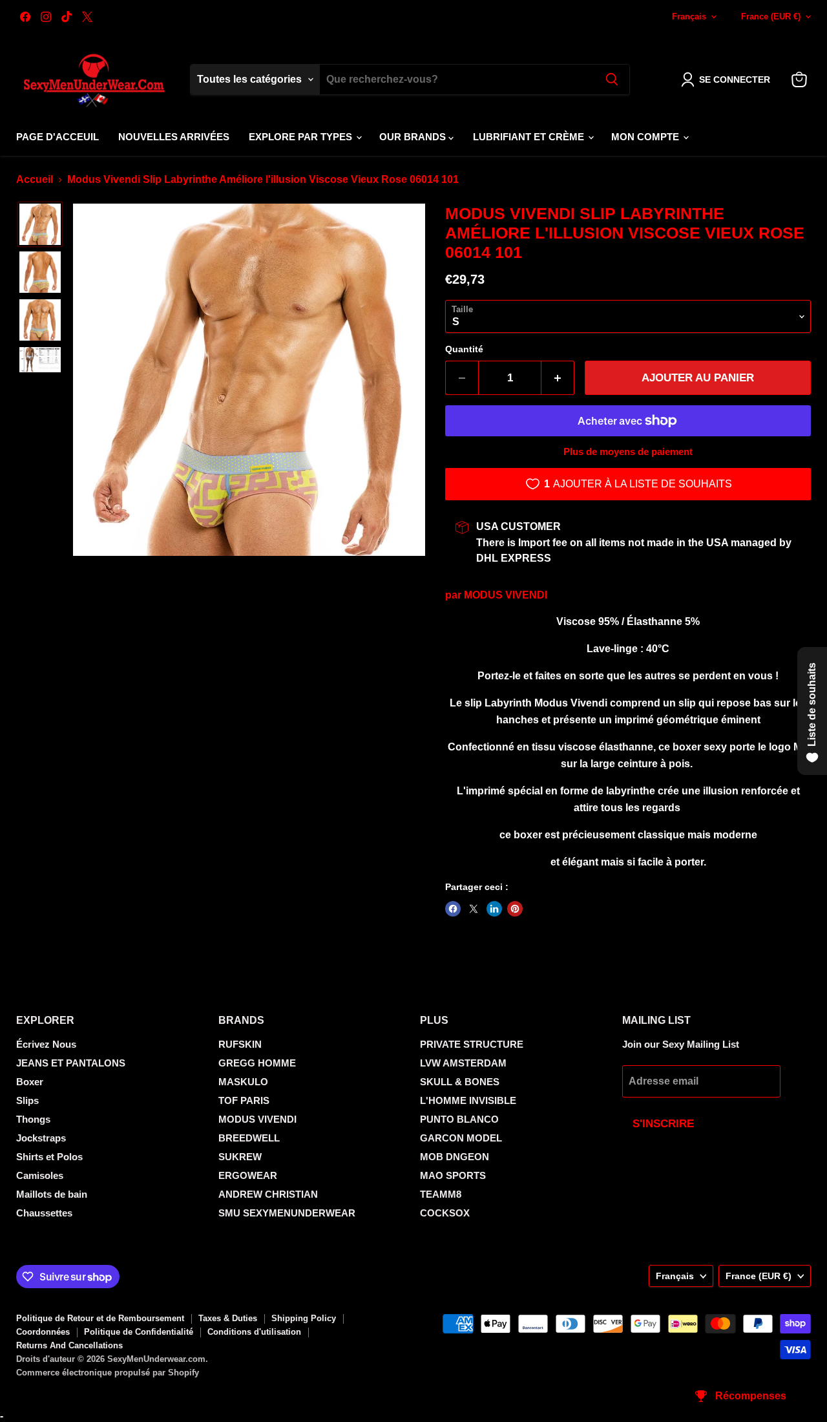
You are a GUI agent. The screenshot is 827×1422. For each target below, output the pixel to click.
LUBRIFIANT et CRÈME (530, 136)
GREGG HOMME (257, 1062)
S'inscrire (663, 1124)
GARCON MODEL (461, 1137)
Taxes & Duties (227, 1318)
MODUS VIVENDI (505, 594)
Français (689, 16)
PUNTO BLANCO (459, 1119)
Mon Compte (646, 136)
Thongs (33, 1119)
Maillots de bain (51, 1194)
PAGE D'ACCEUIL (57, 136)
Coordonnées (43, 1332)
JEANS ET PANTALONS (70, 1062)
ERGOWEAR (247, 1175)
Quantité (464, 349)
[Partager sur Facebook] (453, 909)
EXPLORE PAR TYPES (302, 136)
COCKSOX (445, 1212)
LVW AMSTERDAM (463, 1062)
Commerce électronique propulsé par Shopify (107, 1372)
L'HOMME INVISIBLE (468, 1100)
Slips (27, 1100)
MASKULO (243, 1081)
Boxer (29, 1081)
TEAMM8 (440, 1194)
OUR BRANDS (413, 136)
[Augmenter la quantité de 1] (557, 378)
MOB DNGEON (454, 1156)
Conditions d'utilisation (254, 1332)
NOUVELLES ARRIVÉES (173, 136)
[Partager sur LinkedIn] (494, 909)
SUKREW (240, 1156)
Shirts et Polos (49, 1156)
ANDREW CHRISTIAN (268, 1194)
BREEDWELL (249, 1137)
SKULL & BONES (459, 1081)
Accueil (34, 179)
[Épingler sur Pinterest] (515, 909)
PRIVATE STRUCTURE (471, 1044)
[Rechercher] (611, 79)
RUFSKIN (240, 1044)
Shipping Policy (303, 1318)
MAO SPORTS (453, 1175)
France (771, 16)
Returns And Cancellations (69, 1345)
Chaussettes (44, 1212)
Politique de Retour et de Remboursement (100, 1318)
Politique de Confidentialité (138, 1332)
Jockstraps (41, 1137)
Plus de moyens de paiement (628, 451)
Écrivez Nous (46, 1044)
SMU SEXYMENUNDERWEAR (286, 1212)
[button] (728, 79)
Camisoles (39, 1175)
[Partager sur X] (473, 909)
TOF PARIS (243, 1100)
